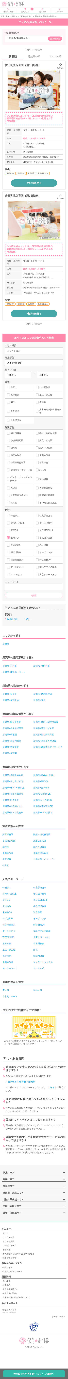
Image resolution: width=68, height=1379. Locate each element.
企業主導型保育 (18, 462)
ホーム (5, 1233)
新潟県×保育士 (9, 694)
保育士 (14, 387)
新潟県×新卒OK (41, 781)
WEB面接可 (16, 574)
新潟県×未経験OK (42, 794)
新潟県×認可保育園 (11, 722)
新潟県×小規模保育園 (12, 794)
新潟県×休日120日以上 (13, 787)
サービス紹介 (8, 1237)
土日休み (15, 537)
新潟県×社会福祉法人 (12, 806)
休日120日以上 (46, 530)
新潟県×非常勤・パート (13, 672)
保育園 (14, 502)
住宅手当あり (45, 515)
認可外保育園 (45, 448)
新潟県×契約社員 (41, 666)
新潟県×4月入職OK (42, 800)
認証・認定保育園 (48, 433)
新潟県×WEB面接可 (42, 812)
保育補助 (15, 411)
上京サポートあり (48, 574)
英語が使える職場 (48, 567)
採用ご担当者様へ (10, 1258)
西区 (28, 619)
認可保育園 (16, 433)
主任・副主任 (45, 395)
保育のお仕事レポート (12, 1271)
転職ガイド (7, 1267)
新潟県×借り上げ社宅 (12, 781)
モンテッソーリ (9, 968)
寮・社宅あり (17, 567)
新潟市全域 (12, 619)
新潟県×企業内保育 (11, 741)
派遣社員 (6, 943)
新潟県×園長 (39, 700)
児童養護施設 (45, 488)
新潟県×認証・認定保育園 (45, 722)
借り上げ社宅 (45, 523)
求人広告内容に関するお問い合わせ (18, 1254)
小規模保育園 (45, 537)
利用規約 (6, 1285)
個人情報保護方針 (10, 1289)
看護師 (42, 402)
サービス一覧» (58, 1316)
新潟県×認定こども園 (43, 728)
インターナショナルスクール (21, 479)
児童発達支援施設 (19, 495)
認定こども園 (45, 440)
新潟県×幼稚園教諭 (42, 694)
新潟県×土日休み (41, 787)
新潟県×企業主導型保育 (44, 741)
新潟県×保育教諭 (10, 700)
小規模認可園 (17, 440)
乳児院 (14, 488)
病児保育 (43, 479)
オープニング (45, 552)
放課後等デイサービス (21, 470)
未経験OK (15, 545)
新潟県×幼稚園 (9, 734)
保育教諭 (15, 395)
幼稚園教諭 (44, 387)
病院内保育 (16, 455)
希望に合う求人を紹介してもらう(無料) (34, 1373)
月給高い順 (34, 56)
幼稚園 (14, 448)
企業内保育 (44, 455)
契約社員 (37, 990)
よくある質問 (8, 1241)
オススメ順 (55, 56)
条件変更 (56, 38)
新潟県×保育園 (9, 753)
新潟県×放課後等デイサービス (48, 747)
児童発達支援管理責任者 (50, 411)
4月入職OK (16, 552)
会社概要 (6, 1281)
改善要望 (6, 1250)
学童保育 (43, 462)
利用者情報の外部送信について (16, 1297)
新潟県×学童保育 (10, 747)
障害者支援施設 (46, 495)
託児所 (42, 470)
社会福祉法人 (17, 560)
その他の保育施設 (48, 502)
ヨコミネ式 (38, 968)
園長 (13, 402)
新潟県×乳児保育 (10, 800)
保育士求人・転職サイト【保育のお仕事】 (16, 16)
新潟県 (37, 16)
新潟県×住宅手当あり (12, 775)
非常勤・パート (9, 996)
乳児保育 (43, 545)
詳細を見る (36, 183)
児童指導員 (16, 420)
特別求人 (15, 515)
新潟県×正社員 (9, 666)
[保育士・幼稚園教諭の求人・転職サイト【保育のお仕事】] (15, 3)
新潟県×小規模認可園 (12, 728)
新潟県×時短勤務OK (43, 806)
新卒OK (14, 530)
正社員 (5, 990)
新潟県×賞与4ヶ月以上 (44, 775)
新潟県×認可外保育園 (43, 734)
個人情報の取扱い (10, 1293)
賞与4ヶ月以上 (18, 523)
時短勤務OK (45, 560)
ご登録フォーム (9, 1245)
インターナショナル (43, 962)
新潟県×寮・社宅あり (12, 812)
